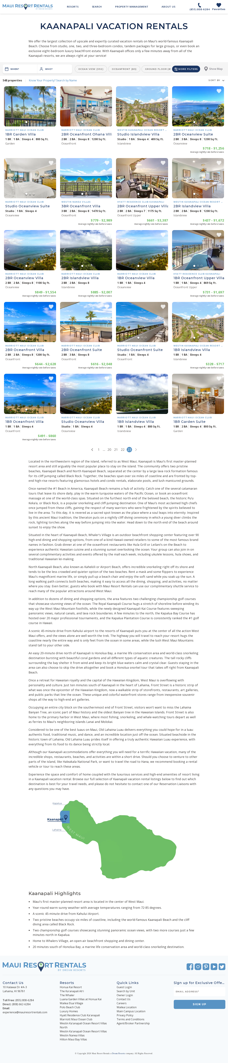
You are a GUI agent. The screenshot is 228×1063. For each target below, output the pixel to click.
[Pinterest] (206, 966)
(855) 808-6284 (24, 1000)
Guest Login (124, 987)
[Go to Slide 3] (34, 122)
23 (129, 449)
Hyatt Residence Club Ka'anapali (80, 1015)
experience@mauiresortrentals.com (25, 1012)
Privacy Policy (125, 1015)
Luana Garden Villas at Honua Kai (80, 999)
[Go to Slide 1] (26, 122)
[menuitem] (72, 7)
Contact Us (123, 999)
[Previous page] (92, 449)
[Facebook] (190, 966)
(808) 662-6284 (21, 1004)
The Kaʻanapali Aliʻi (72, 991)
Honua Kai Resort (71, 987)
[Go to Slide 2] (30, 122)
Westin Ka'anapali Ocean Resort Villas (83, 1031)
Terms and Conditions (130, 1019)
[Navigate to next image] (52, 106)
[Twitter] (222, 966)
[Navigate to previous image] (8, 106)
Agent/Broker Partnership (133, 1023)
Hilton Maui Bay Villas (73, 1039)
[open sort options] (223, 80)
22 (123, 449)
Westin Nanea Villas (72, 1035)
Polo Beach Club (70, 1007)
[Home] (28, 7)
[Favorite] (51, 91)
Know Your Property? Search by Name (53, 80)
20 (109, 449)
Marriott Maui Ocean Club (76, 1019)
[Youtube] (214, 966)
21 (116, 449)
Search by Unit (126, 991)
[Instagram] (198, 966)
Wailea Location (127, 1007)
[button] (54, 69)
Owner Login (125, 995)
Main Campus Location (131, 1011)
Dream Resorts (118, 1053)
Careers (122, 1003)
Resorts (67, 983)
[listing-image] (30, 106)
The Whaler (67, 995)
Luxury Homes (69, 1011)
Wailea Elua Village (71, 1003)
